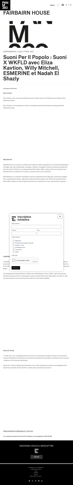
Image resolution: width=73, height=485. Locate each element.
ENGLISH (52, 5)
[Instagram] (68, 5)
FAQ (36, 471)
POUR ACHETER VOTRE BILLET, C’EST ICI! (18, 431)
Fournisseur (18, 249)
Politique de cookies (36, 469)
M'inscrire (36, 456)
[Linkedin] (42, 481)
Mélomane (18, 240)
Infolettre (36, 472)
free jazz (29, 52)
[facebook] (66, 5)
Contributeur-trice (20, 247)
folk (20, 52)
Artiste (17, 252)
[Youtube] (70, 5)
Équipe (36, 474)
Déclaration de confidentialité (35, 467)
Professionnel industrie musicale (24, 243)
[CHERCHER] (58, 5)
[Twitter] (35, 481)
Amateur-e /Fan (19, 245)
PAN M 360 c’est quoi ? (36, 476)
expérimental (10, 52)
